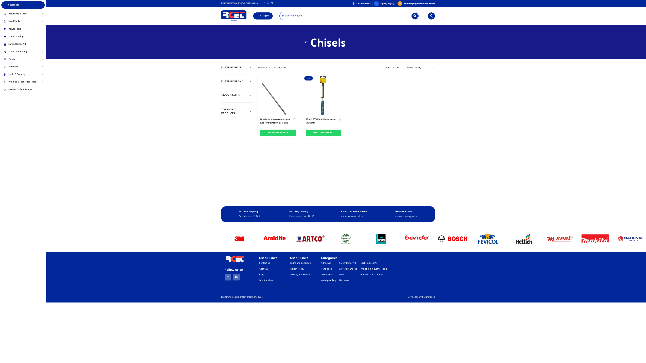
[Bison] (381, 238)
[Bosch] (453, 238)
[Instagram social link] (228, 277)
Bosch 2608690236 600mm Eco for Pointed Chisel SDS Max (275, 122)
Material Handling (348, 269)
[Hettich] (524, 238)
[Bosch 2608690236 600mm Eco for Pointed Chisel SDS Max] (278, 95)
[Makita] (595, 238)
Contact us (264, 263)
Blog (261, 275)
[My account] (431, 16)
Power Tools (327, 275)
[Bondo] (417, 238)
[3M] (239, 238)
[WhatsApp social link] (272, 3)
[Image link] (235, 260)
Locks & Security (369, 263)
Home (261, 68)
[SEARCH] (414, 16)
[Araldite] (275, 238)
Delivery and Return (300, 275)
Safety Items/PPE (347, 263)
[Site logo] (233, 16)
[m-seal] (559, 238)
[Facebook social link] (264, 3)
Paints (342, 275)
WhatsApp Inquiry (278, 132)
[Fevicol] (488, 238)
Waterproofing (328, 280)
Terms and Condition (300, 263)
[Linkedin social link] (268, 3)
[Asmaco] (346, 238)
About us (263, 269)
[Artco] (310, 238)
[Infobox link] (361, 3)
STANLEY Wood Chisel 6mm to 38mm (321, 121)
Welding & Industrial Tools (374, 269)
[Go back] (306, 41)
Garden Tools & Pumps (372, 275)
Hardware (344, 280)
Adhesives (326, 263)
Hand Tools (271, 68)
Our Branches (266, 280)
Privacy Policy (297, 269)
